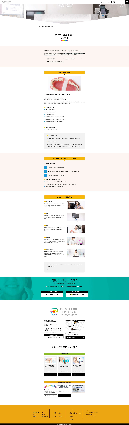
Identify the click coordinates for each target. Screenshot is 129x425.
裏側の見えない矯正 (51, 58)
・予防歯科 (55, 410)
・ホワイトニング (60, 410)
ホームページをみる (63, 396)
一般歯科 (43, 414)
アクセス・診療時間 (36, 412)
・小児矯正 (71, 416)
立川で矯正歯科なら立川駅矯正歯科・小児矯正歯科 (64, 424)
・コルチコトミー (72, 417)
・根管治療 (59, 413)
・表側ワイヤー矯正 (72, 410)
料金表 (43, 412)
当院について (35, 410)
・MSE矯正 (71, 419)
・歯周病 (55, 413)
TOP (40, 26)
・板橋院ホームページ (89, 410)
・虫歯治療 (55, 412)
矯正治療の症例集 (45, 416)
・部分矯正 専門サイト (89, 414)
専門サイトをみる (49, 374)
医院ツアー (34, 414)
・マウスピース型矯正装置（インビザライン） (76, 413)
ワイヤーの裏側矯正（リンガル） (49, 26)
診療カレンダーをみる (71, 337)
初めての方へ (44, 409)
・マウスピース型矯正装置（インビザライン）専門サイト (92, 413)
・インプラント (60, 416)
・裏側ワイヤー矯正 (72, 412)
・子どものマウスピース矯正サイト (91, 415)
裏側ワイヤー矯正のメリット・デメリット (54, 61)
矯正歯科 (43, 26)
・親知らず (59, 412)
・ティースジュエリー (61, 417)
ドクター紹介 (44, 410)
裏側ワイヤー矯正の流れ (70, 58)
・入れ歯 (55, 416)
